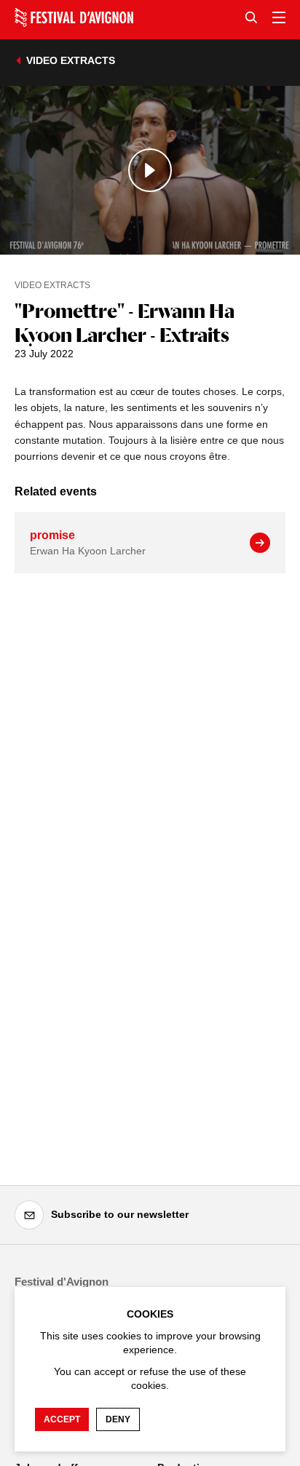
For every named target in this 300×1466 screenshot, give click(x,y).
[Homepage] (74, 17)
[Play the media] (150, 170)
